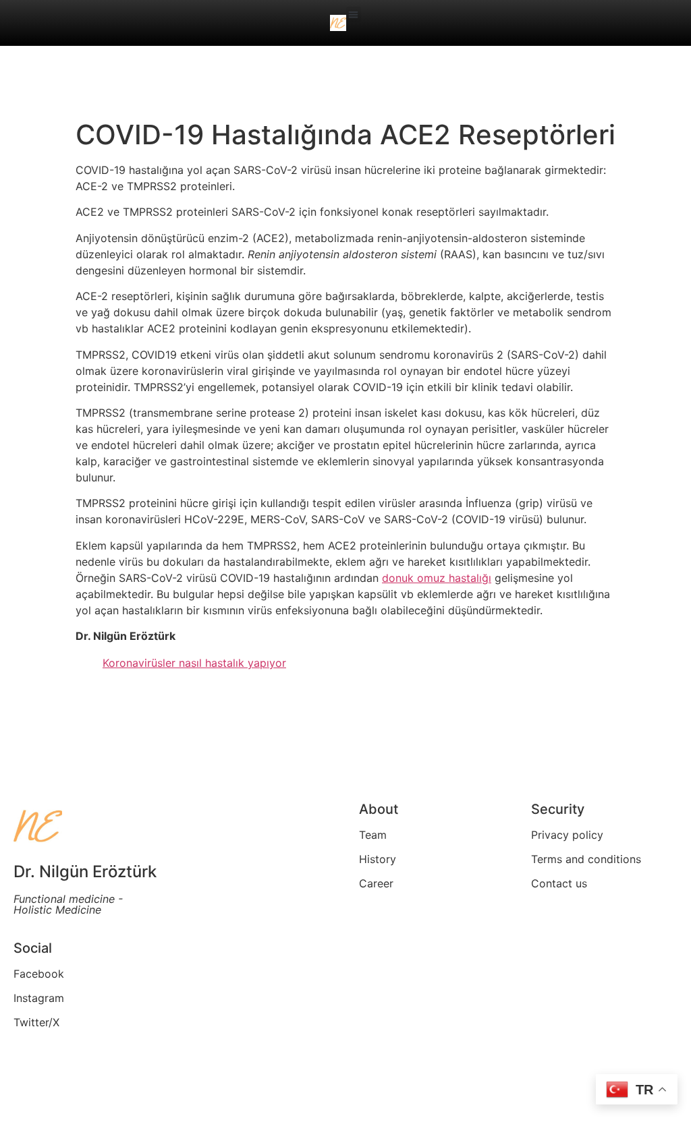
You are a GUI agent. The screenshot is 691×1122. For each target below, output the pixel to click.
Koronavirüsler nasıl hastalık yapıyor (194, 663)
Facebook (38, 973)
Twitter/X (36, 1022)
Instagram (38, 998)
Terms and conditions (586, 859)
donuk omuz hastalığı (436, 578)
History (377, 859)
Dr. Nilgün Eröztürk (85, 871)
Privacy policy (567, 835)
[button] (354, 14)
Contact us (559, 883)
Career (376, 883)
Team (373, 835)
